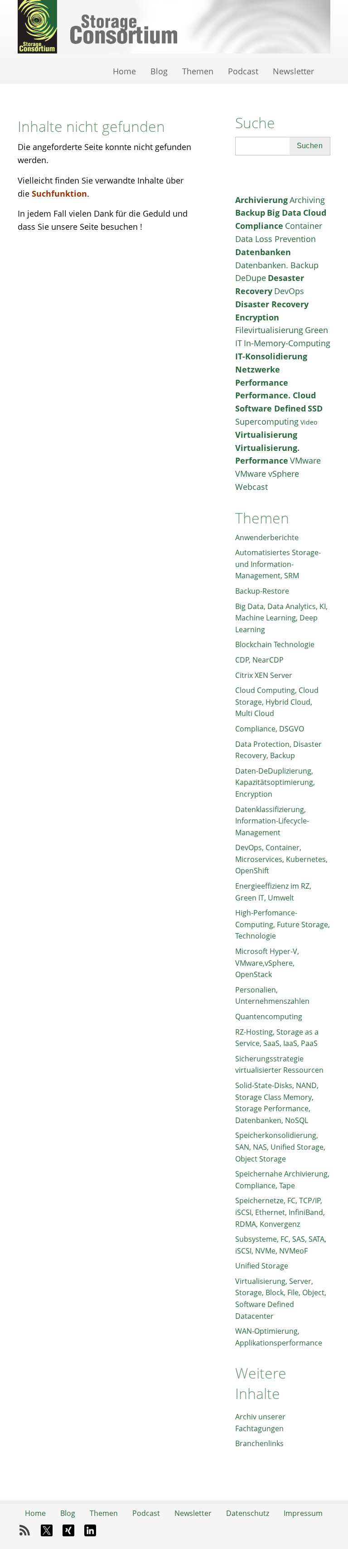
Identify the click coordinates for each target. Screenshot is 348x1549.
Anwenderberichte (267, 537)
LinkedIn (90, 1530)
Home (124, 71)
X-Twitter (46, 1530)
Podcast (243, 71)
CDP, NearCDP (259, 660)
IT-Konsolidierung (271, 356)
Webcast (251, 486)
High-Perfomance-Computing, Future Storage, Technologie (282, 924)
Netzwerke (257, 369)
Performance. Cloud (275, 395)
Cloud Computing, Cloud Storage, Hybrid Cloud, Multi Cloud (277, 701)
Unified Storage (261, 1266)
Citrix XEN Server (263, 675)
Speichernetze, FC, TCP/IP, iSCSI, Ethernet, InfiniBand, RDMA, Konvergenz (280, 1212)
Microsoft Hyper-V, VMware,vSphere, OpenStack (267, 962)
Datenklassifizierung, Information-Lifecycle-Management (272, 820)
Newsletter (293, 71)
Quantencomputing (268, 1016)
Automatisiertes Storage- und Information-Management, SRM (278, 564)
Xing (68, 1530)
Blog (159, 71)
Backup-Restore (262, 591)
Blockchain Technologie (274, 644)
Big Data (284, 212)
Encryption (257, 317)
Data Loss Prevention (275, 238)
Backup (250, 212)
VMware (305, 460)
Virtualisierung (266, 434)
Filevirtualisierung (269, 329)
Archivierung (261, 199)
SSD (315, 408)
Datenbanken (263, 252)
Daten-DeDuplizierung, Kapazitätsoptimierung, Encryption (275, 782)
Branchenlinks (259, 1443)
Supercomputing (267, 421)
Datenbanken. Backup (277, 265)
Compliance (259, 225)
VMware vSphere (267, 473)
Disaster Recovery (272, 304)
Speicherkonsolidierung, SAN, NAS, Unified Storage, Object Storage (280, 1146)
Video (308, 422)
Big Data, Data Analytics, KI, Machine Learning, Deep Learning (281, 617)
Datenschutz (247, 1513)
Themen (197, 71)
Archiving (307, 199)
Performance (261, 382)
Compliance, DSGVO (269, 729)
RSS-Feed (25, 1530)
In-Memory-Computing (287, 343)
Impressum (303, 1513)
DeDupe (250, 277)
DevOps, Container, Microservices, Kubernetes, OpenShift (281, 859)
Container (303, 225)
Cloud (314, 212)
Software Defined (270, 408)
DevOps (289, 291)
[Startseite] (174, 27)
